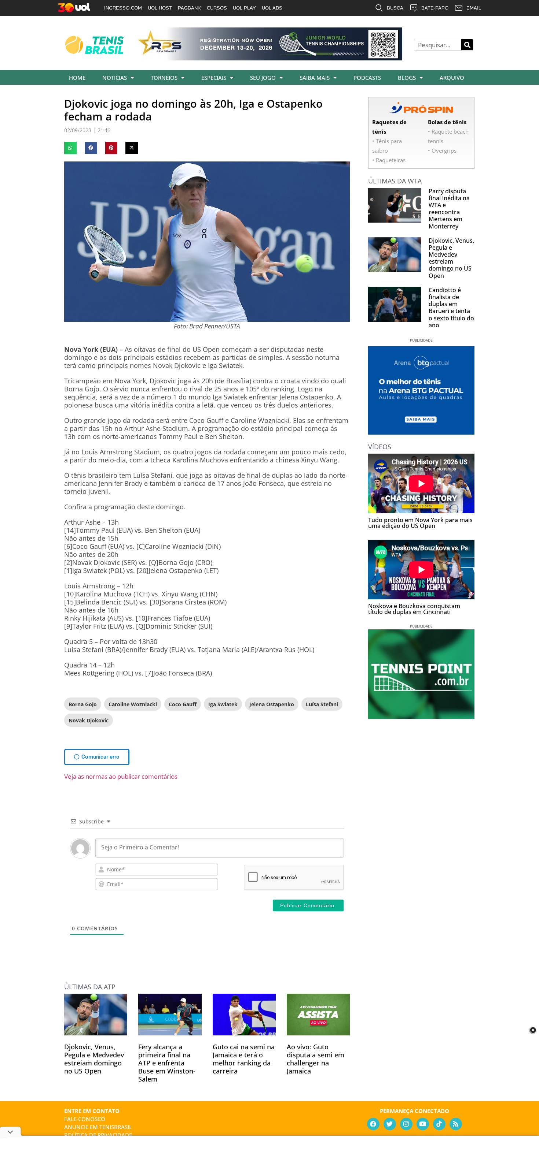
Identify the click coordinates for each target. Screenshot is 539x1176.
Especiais (213, 77)
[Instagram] (406, 1124)
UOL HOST (160, 8)
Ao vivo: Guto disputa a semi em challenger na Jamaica (315, 1058)
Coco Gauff (183, 704)
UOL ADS (272, 8)
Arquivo (452, 77)
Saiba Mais (315, 77)
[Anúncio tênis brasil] (421, 432)
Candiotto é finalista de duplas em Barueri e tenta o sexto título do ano (451, 307)
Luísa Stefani (322, 704)
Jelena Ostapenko (271, 704)
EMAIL (473, 8)
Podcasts (367, 77)
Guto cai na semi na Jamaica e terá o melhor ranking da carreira (244, 1058)
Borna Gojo (83, 704)
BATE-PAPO (434, 8)
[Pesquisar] (467, 44)
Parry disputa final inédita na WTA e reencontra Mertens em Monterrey (449, 208)
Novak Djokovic (89, 720)
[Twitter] (390, 1124)
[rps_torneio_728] (268, 57)
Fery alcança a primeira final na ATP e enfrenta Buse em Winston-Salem (166, 1062)
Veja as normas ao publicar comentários (120, 776)
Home (77, 77)
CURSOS (217, 8)
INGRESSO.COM (123, 8)
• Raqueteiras (389, 160)
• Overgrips (442, 150)
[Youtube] (423, 1124)
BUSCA (395, 8)
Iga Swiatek (223, 704)
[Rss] (456, 1124)
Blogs (407, 77)
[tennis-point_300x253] (421, 716)
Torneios (164, 77)
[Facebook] (373, 1124)
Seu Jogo (263, 77)
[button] (70, 148)
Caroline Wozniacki (133, 704)
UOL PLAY (244, 8)
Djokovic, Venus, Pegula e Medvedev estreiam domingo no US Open (94, 1058)
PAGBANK (189, 8)
